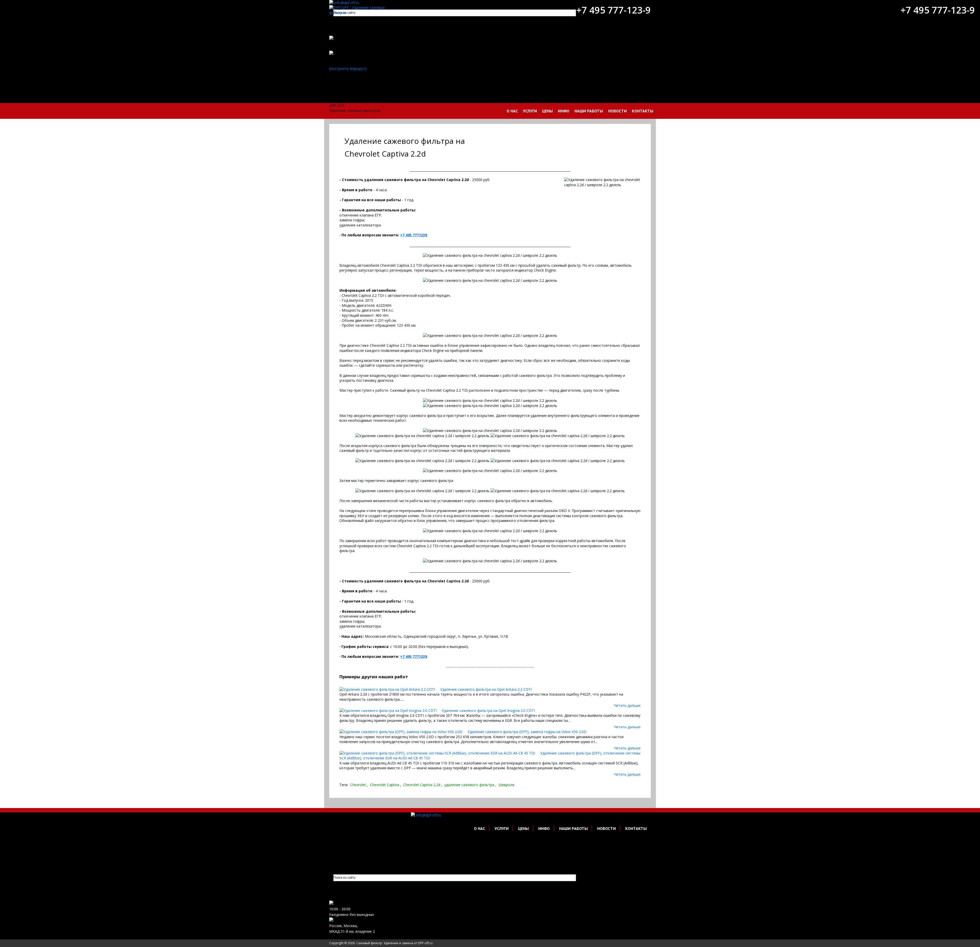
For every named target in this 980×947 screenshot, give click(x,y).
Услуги (530, 110)
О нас (512, 110)
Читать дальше (627, 705)
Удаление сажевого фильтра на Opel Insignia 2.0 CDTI (488, 710)
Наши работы (588, 110)
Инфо (563, 110)
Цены (547, 110)
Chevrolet (358, 784)
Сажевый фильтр (369, 943)
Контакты (642, 110)
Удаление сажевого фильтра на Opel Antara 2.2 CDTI (486, 689)
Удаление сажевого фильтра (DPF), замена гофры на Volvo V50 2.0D (527, 731)
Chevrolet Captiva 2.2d (421, 784)
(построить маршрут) (347, 68)
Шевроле (506, 784)
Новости (617, 110)
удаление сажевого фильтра (469, 784)
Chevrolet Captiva (384, 784)
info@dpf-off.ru (346, 2)
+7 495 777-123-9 (613, 10)
